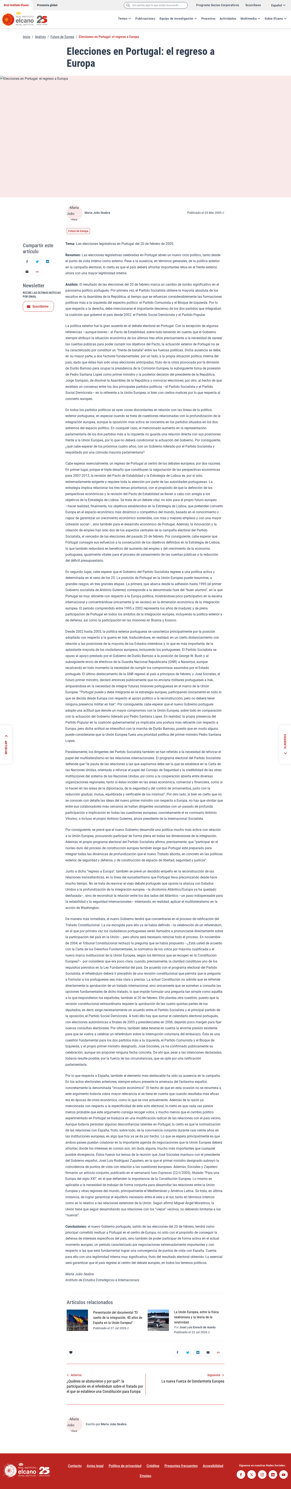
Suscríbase (253, 5)
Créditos (153, 1466)
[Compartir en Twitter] (37, 261)
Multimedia (249, 18)
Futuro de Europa (62, 37)
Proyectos (208, 18)
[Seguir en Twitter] (251, 1475)
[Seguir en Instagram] (262, 1475)
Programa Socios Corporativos (217, 5)
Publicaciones (145, 18)
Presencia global (47, 5)
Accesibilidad (213, 1466)
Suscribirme (40, 306)
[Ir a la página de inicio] (28, 17)
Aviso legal (95, 1466)
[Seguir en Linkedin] (273, 1475)
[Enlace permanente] (37, 272)
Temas (122, 18)
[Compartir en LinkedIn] (47, 261)
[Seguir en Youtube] (283, 1475)
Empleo (145, 1476)
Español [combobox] (276, 5)
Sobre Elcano (274, 18)
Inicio (26, 37)
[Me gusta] (71, 1352)
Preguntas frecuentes (181, 1466)
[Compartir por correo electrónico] (27, 272)
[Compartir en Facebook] (27, 261)
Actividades (228, 18)
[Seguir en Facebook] (241, 1475)
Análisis (40, 37)
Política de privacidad (125, 1466)
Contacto (75, 1466)
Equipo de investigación (176, 18)
